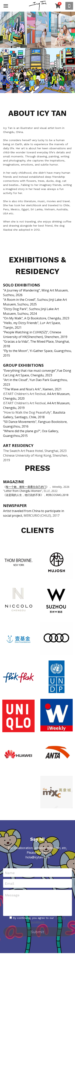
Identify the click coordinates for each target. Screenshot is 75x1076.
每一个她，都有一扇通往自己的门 (26, 487)
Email (9, 883)
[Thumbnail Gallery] (18, 562)
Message (12, 895)
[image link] (37, 5)
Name (10, 873)
